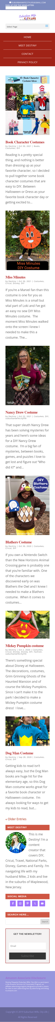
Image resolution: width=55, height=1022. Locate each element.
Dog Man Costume (19, 753)
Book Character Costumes (24, 142)
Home (27, 37)
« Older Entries (15, 819)
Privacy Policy (28, 62)
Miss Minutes (15, 277)
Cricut (8, 283)
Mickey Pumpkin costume (24, 645)
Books (37, 146)
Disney (16, 283)
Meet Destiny (28, 45)
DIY (18, 148)
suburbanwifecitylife (16, 418)
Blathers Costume (18, 542)
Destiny (12, 146)
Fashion (38, 651)
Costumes (10, 148)
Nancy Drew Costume (21, 412)
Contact (27, 53)
